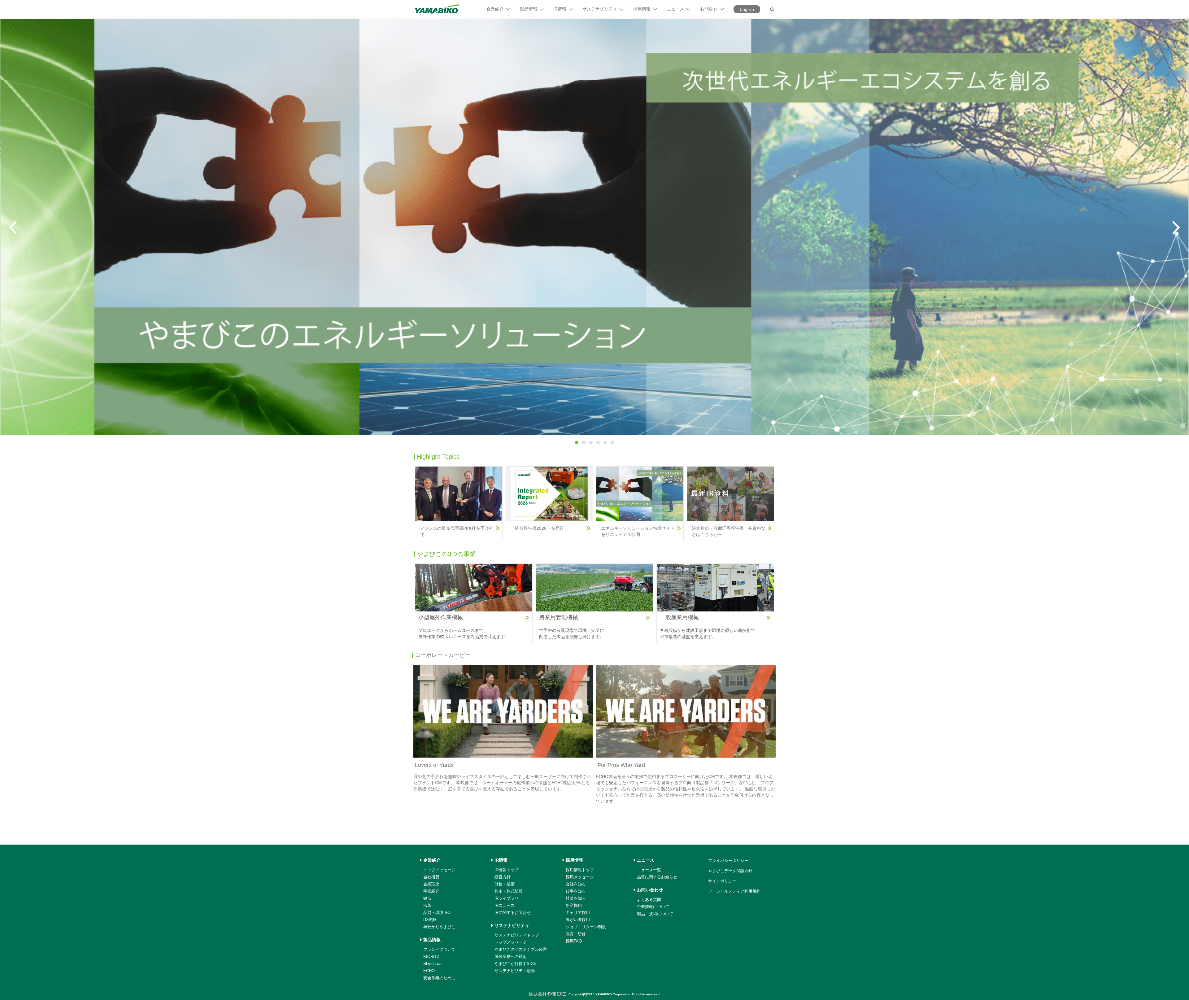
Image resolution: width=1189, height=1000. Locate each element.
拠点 (427, 898)
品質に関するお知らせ (657, 877)
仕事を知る (576, 891)
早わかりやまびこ (439, 926)
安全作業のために (439, 978)
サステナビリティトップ (516, 935)
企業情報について (653, 906)
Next (1176, 227)
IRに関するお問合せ (512, 912)
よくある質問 (649, 899)
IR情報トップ (506, 869)
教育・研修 (576, 934)
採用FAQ (574, 941)
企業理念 (431, 884)
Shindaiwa (432, 963)
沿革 (427, 905)
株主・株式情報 (508, 891)
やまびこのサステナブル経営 (520, 949)
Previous (13, 227)
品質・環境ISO (437, 912)
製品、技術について (655, 913)
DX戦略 (430, 919)
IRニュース (504, 905)
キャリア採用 (578, 912)
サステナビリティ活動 (514, 970)
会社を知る (576, 884)
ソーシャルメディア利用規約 (734, 891)
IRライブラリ (506, 898)
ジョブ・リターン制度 (586, 926)
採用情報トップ (580, 869)
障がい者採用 (578, 919)
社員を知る (576, 898)
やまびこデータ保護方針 (730, 870)
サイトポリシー (722, 881)
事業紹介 (431, 891)
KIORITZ (431, 956)
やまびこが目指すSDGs (516, 963)
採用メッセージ (580, 877)
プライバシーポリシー (728, 860)
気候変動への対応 (510, 956)
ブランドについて (439, 949)
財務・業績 (504, 884)
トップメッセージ (439, 869)
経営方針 (502, 877)
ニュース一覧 (649, 869)
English (747, 9)
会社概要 (431, 877)
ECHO (429, 970)
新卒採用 (574, 905)
